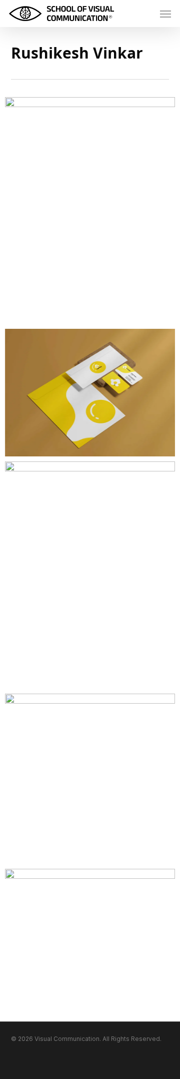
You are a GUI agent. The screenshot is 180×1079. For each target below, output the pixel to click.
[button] (165, 14)
